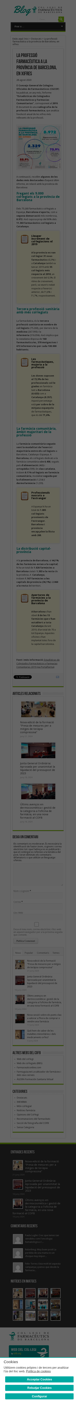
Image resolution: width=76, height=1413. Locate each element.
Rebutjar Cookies (39, 1387)
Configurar (39, 1396)
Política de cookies (38, 1371)
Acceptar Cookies (39, 1379)
